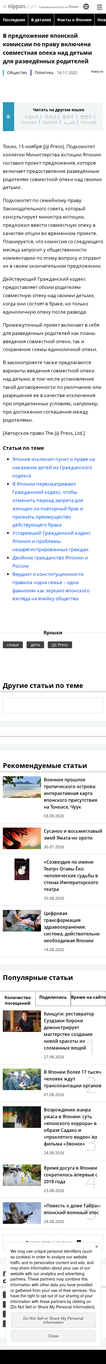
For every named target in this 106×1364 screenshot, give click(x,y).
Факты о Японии (74, 19)
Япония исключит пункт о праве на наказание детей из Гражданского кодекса (53, 467)
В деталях (41, 19)
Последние (14, 19)
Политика (44, 72)
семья (13, 644)
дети (35, 644)
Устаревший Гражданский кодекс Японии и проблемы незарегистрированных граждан (51, 541)
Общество (17, 72)
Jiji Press (60, 644)
